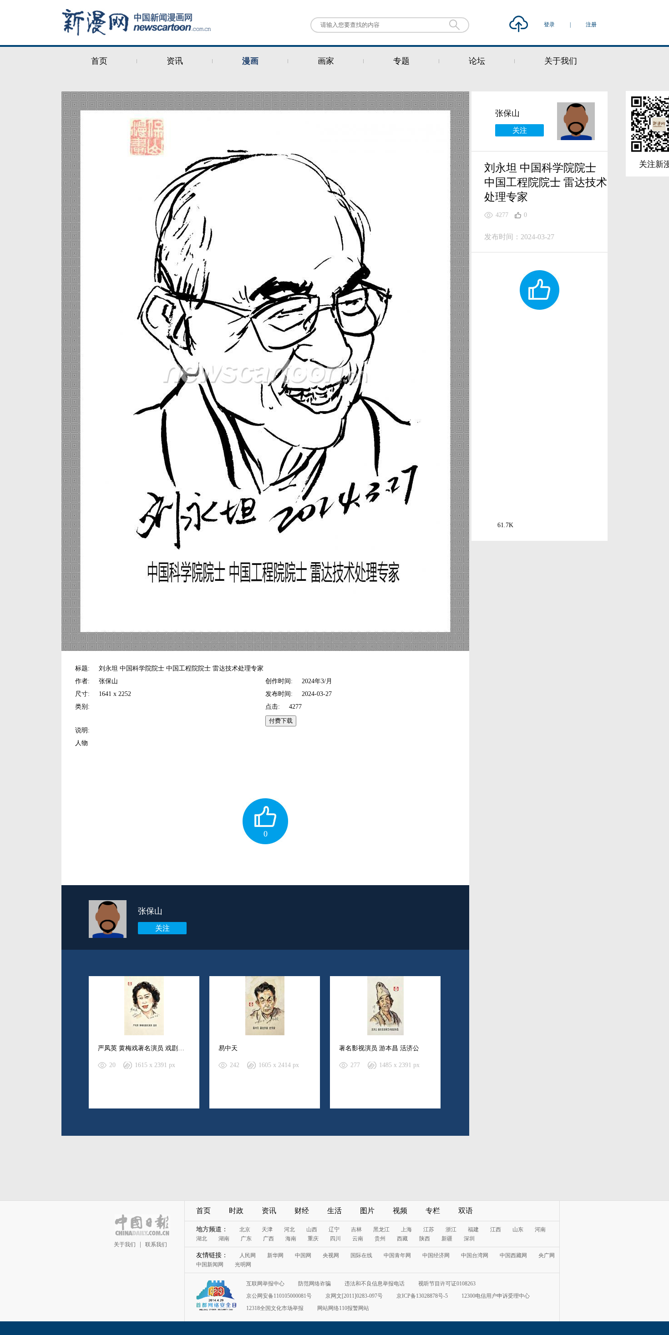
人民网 (247, 1255)
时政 (236, 1210)
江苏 (428, 1229)
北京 (244, 1229)
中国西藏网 (513, 1255)
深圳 (469, 1238)
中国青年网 (397, 1255)
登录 (550, 24)
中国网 (303, 1255)
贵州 (380, 1238)
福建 (473, 1229)
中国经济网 (436, 1255)
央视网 (331, 1255)
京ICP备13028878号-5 (422, 1296)
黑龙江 (381, 1229)
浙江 (451, 1229)
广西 (268, 1238)
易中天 (228, 1048)
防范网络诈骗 (314, 1283)
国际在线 (361, 1255)
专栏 (433, 1210)
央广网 (546, 1255)
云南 (357, 1238)
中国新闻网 (209, 1264)
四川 (335, 1238)
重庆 (313, 1238)
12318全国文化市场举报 (275, 1308)
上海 (406, 1229)
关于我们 (560, 60)
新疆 (446, 1238)
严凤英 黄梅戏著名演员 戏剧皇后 (144, 1048)
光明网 (243, 1264)
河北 (289, 1229)
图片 (367, 1210)
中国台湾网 (474, 1255)
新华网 (275, 1255)
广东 (246, 1238)
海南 (290, 1238)
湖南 (223, 1238)
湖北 (201, 1238)
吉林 (356, 1229)
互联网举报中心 (265, 1283)
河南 (540, 1229)
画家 (326, 60)
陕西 (424, 1238)
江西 (495, 1229)
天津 (267, 1229)
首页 (99, 60)
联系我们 (156, 1244)
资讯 (175, 60)
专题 (401, 60)
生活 (334, 1210)
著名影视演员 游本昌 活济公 (379, 1048)
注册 (591, 24)
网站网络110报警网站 (343, 1308)
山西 (311, 1229)
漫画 (250, 60)
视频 (400, 1210)
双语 (465, 1210)
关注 (162, 928)
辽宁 (334, 1229)
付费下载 (281, 720)
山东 (517, 1229)
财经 (301, 1210)
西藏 (402, 1238)
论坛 (477, 60)
